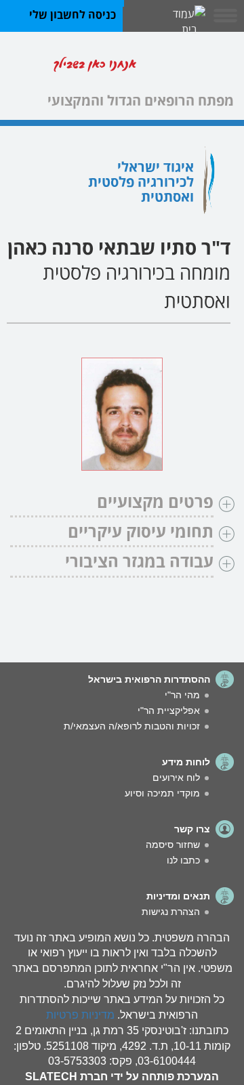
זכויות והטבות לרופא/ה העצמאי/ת (132, 726)
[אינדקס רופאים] (190, 67)
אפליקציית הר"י (169, 710)
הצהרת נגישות (171, 911)
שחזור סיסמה (173, 844)
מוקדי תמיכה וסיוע (162, 793)
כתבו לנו (183, 860)
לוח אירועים (176, 777)
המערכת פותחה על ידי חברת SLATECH (122, 1076)
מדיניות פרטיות (80, 1015)
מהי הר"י (182, 694)
